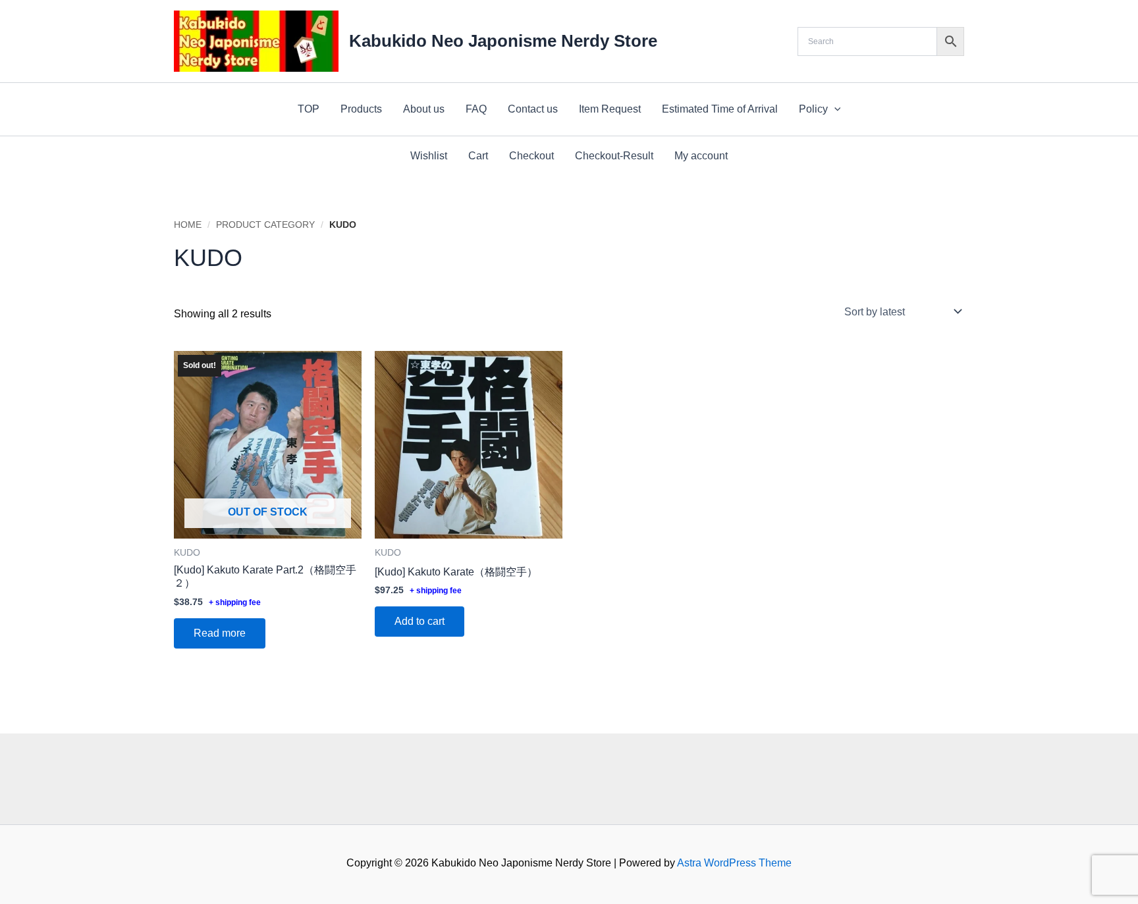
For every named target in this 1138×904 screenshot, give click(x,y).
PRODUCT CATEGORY (265, 224)
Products (361, 109)
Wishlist (428, 155)
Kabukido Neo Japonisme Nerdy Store (503, 41)
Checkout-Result (614, 155)
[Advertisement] (569, 776)
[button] (834, 109)
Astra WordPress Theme (734, 862)
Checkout (531, 155)
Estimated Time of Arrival (720, 109)
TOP (308, 109)
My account (701, 155)
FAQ (476, 109)
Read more (220, 633)
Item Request (610, 109)
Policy (813, 109)
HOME (188, 224)
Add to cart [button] (419, 621)
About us (424, 109)
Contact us (533, 109)
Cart (478, 155)
